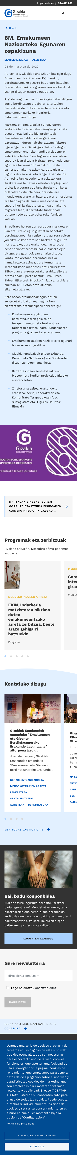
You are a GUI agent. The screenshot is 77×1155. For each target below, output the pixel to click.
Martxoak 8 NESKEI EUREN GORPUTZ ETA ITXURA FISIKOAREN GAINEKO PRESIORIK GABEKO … (35, 506)
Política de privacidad (21, 1123)
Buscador (65, 13)
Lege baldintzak (22, 988)
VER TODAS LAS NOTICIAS (24, 829)
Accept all (36, 1146)
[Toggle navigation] (71, 13)
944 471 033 (65, 3)
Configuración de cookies (37, 1135)
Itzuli (13, 28)
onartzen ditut (33, 988)
